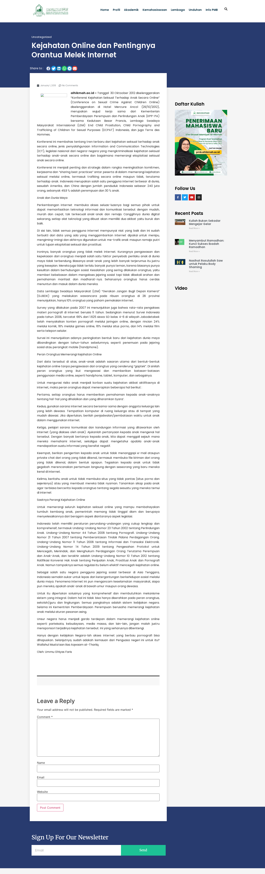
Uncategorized (42, 37)
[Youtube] (192, 197)
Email (40, 777)
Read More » (194, 228)
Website (42, 791)
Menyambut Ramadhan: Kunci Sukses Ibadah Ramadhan (206, 244)
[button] (226, 9)
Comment (45, 716)
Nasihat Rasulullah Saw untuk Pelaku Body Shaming (206, 264)
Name (41, 762)
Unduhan (195, 10)
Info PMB (212, 10)
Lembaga (178, 10)
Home (104, 10)
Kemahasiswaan (155, 10)
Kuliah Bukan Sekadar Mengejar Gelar (204, 222)
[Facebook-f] (178, 197)
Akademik (131, 10)
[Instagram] (199, 197)
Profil (116, 10)
